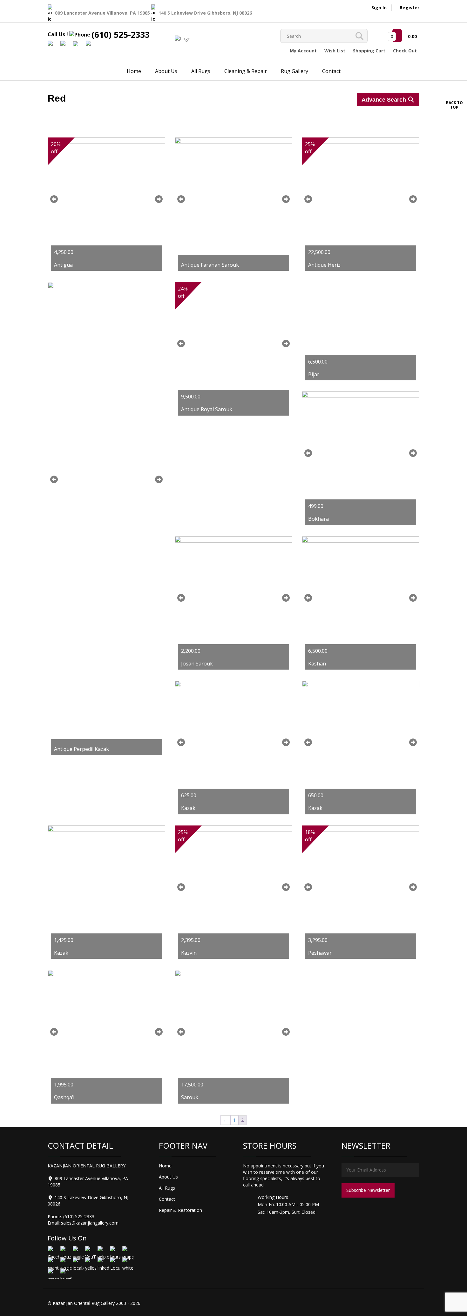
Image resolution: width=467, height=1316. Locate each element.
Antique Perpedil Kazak (81, 748)
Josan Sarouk (197, 663)
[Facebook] (53, 1251)
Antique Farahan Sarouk (210, 264)
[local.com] (78, 1262)
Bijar (313, 374)
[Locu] (115, 1262)
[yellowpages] (90, 1262)
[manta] (53, 1262)
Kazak (188, 808)
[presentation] (54, 199)
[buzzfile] (65, 1273)
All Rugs (200, 71)
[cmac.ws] (53, 1273)
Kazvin (189, 952)
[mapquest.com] (127, 1251)
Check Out (405, 51)
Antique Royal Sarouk (206, 409)
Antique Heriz (324, 264)
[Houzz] (65, 1251)
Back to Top (454, 105)
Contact (331, 71)
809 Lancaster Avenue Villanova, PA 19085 (103, 13)
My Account (303, 51)
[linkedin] (102, 1262)
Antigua (63, 264)
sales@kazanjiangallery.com (89, 1223)
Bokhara (318, 518)
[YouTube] (90, 1251)
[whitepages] (127, 1262)
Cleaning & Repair (245, 71)
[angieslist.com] (78, 1251)
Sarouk (189, 1097)
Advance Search (385, 100)
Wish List (334, 51)
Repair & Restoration (180, 1210)
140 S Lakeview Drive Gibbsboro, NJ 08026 (205, 13)
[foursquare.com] (115, 1251)
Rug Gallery (294, 71)
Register (409, 7)
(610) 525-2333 (120, 34)
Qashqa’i (64, 1097)
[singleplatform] (65, 1262)
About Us (166, 71)
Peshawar (320, 952)
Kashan (317, 663)
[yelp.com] (102, 1251)
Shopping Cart (369, 51)
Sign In (379, 7)
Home (134, 71)
